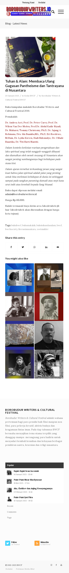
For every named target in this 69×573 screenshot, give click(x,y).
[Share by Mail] (58, 247)
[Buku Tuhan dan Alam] (30, 57)
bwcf (59, 225)
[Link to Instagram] (51, 564)
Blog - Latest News (16, 23)
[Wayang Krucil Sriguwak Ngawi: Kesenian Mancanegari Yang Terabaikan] (19, 306)
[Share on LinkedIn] (46, 247)
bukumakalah (29, 225)
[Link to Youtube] (61, 564)
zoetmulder (42, 229)
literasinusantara (27, 229)
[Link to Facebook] (56, 564)
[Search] (51, 12)
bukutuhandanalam (46, 225)
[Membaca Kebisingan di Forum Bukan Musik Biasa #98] (19, 364)
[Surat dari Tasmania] (19, 277)
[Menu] (59, 12)
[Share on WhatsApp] (34, 247)
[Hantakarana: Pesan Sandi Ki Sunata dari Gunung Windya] (48, 335)
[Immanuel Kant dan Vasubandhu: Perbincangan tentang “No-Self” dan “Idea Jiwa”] (48, 364)
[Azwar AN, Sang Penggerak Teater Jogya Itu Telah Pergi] (48, 306)
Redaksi (41, 2)
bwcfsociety (11, 229)
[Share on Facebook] (11, 247)
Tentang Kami (28, 2)
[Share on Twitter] (23, 247)
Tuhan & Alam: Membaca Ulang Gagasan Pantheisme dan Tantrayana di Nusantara (34, 85)
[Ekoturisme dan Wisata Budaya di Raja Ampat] (19, 335)
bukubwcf (16, 225)
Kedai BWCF (29, 96)
